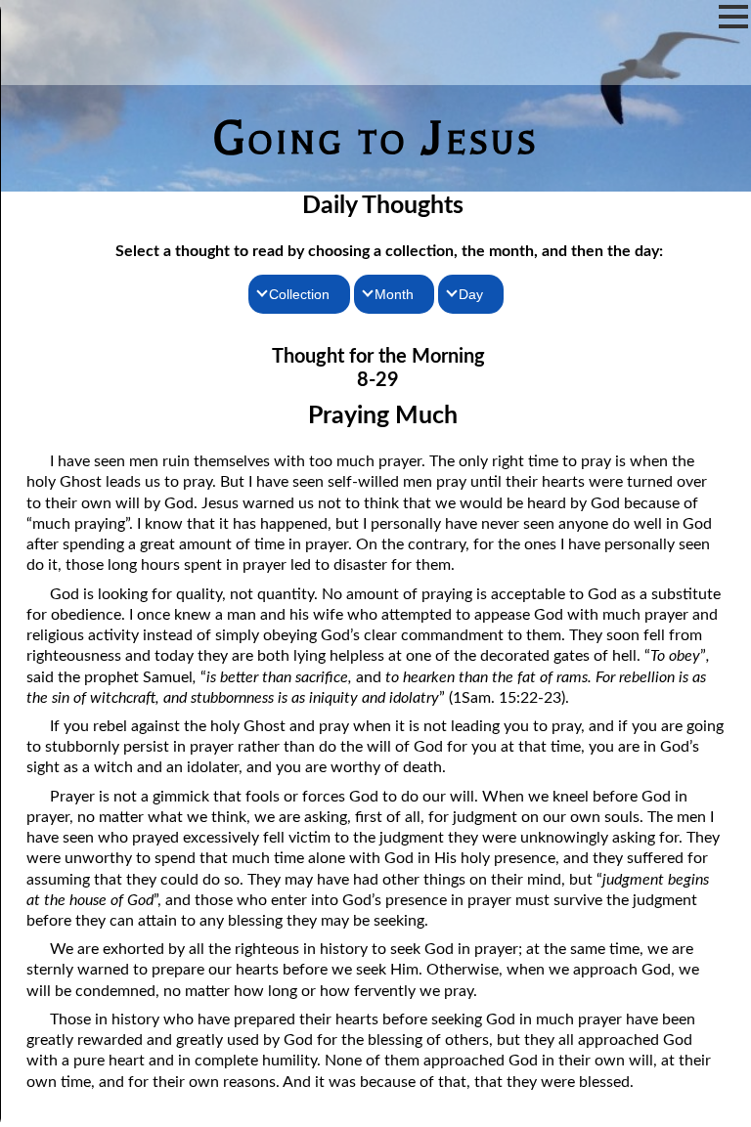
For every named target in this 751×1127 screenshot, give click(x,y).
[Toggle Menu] (733, 16)
